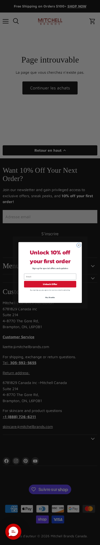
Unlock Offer (50, 284)
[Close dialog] (79, 245)
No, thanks (50, 297)
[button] (13, 532)
